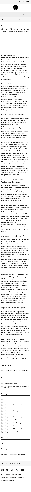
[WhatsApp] (17, 470)
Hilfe (2, 474)
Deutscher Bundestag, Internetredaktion (14, 454)
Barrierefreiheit (5, 477)
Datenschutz (13, 477)
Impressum (21, 477)
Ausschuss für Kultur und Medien (12, 443)
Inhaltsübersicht (17, 474)
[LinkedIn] (7, 470)
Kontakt (7, 474)
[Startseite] (15, 7)
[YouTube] (22, 470)
